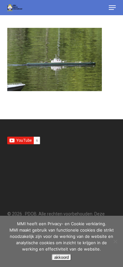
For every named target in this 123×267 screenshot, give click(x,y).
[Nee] (115, 241)
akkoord (61, 257)
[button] (112, 7)
